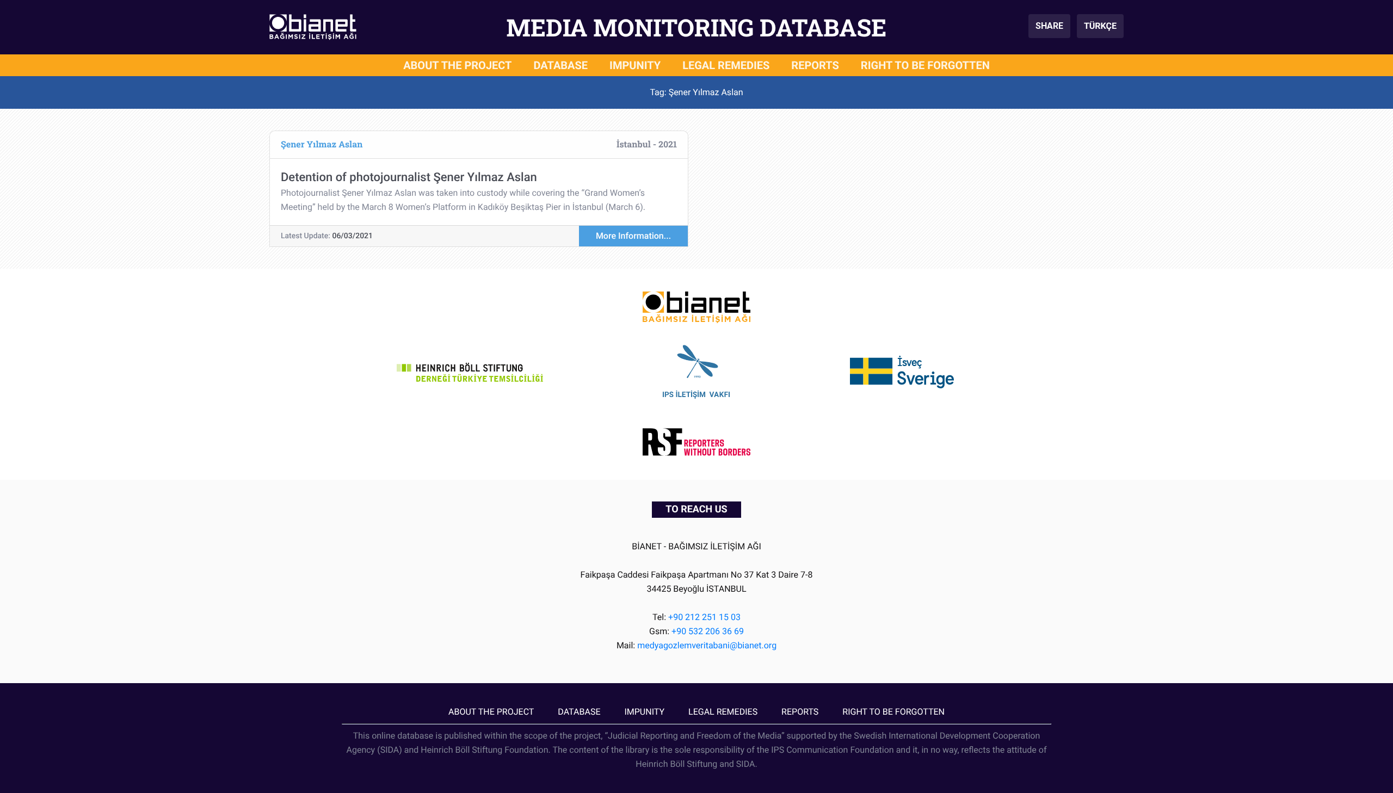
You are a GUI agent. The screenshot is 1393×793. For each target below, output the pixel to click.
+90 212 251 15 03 (704, 617)
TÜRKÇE (1100, 26)
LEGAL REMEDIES (725, 65)
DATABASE (561, 65)
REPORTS (815, 65)
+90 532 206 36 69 (707, 631)
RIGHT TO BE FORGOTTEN (925, 65)
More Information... (633, 236)
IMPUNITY (635, 65)
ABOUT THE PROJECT (457, 65)
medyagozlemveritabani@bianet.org (706, 645)
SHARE (1049, 26)
